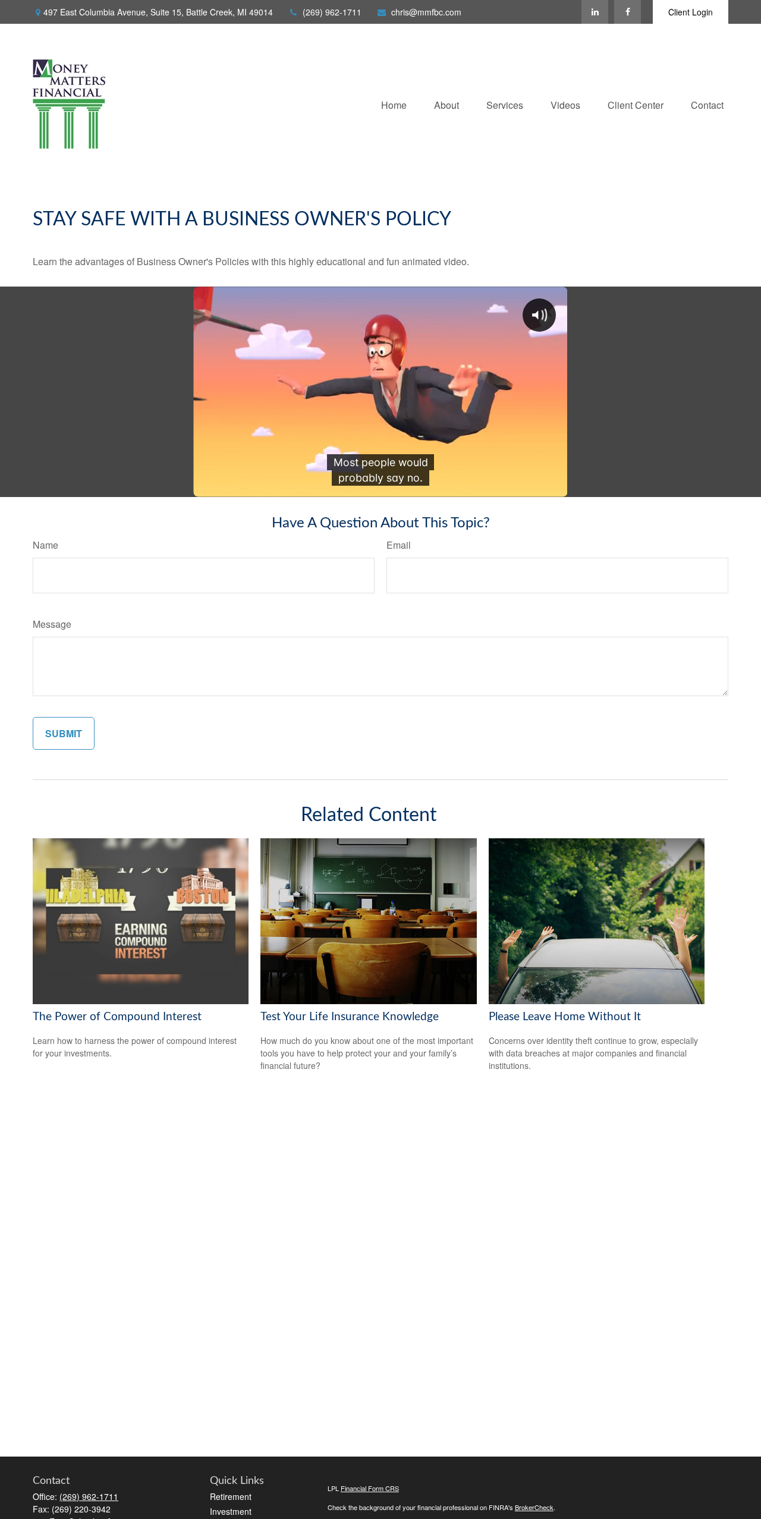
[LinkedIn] (594, 12)
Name (45, 545)
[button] (393, 104)
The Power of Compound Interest (117, 1017)
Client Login (690, 12)
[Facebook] (627, 12)
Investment (230, 1511)
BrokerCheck (534, 1507)
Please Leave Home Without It (565, 1017)
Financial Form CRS (370, 1488)
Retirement (230, 1496)
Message (52, 624)
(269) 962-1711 (332, 12)
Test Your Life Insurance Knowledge (349, 1017)
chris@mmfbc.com (426, 12)
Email (398, 545)
